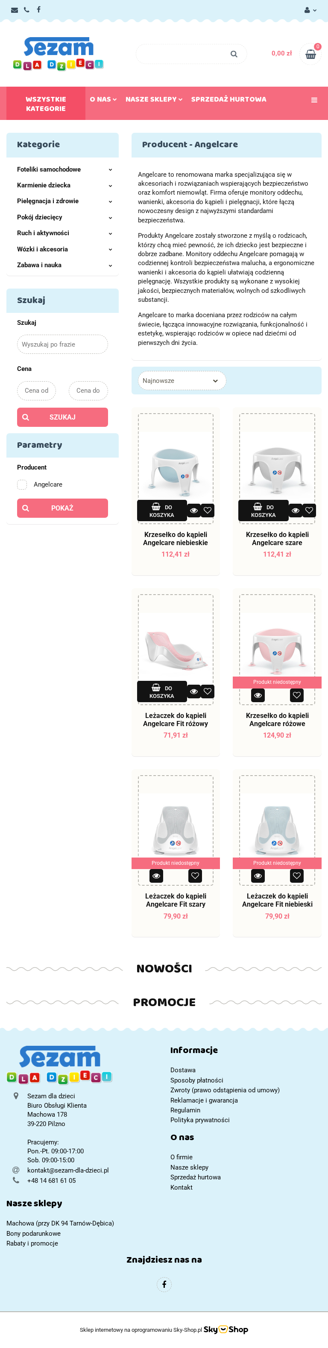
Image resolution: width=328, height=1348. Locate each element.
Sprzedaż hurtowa (228, 101)
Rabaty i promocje (32, 1243)
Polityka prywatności (200, 1120)
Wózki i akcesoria (42, 249)
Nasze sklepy (152, 101)
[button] (246, 1052)
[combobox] (182, 380)
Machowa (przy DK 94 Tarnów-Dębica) (60, 1223)
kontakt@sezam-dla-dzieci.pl (68, 1170)
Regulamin (185, 1110)
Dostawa (183, 1070)
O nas (101, 101)
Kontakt (181, 1187)
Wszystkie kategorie (46, 106)
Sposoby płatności (196, 1080)
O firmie (181, 1157)
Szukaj (63, 417)
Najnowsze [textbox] (158, 381)
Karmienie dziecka (43, 185)
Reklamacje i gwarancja (204, 1100)
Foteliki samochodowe (49, 169)
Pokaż (62, 508)
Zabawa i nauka (39, 265)
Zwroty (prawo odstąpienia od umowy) (225, 1090)
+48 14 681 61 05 (51, 1181)
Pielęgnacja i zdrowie (48, 201)
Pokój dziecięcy (39, 217)
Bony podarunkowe (33, 1233)
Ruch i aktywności (43, 233)
